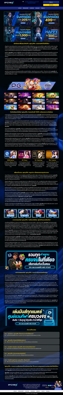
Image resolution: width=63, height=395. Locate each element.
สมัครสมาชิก (51, 5)
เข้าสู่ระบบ (51, 2)
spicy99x (36, 393)
